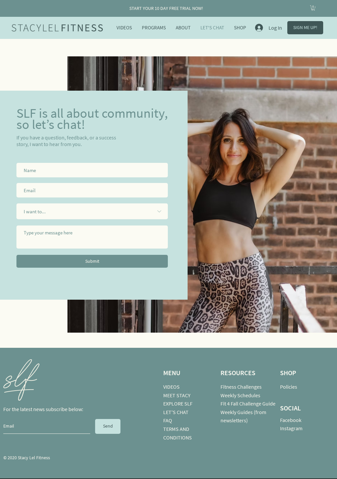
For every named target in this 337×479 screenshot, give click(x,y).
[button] (313, 8)
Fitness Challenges (241, 386)
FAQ (167, 420)
